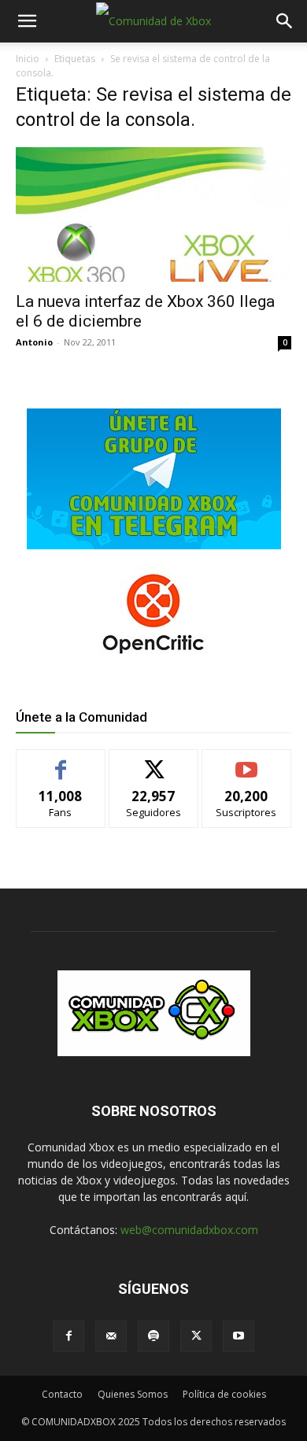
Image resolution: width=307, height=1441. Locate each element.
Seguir (154, 761)
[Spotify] (153, 1336)
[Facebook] (68, 1336)
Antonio (34, 342)
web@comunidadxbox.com (189, 1229)
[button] (27, 21)
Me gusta (61, 761)
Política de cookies (224, 1394)
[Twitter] (196, 1336)
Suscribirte (246, 761)
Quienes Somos (133, 1394)
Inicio (27, 58)
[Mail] (111, 1336)
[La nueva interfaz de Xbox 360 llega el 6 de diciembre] (153, 214)
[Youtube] (238, 1336)
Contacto (62, 1394)
